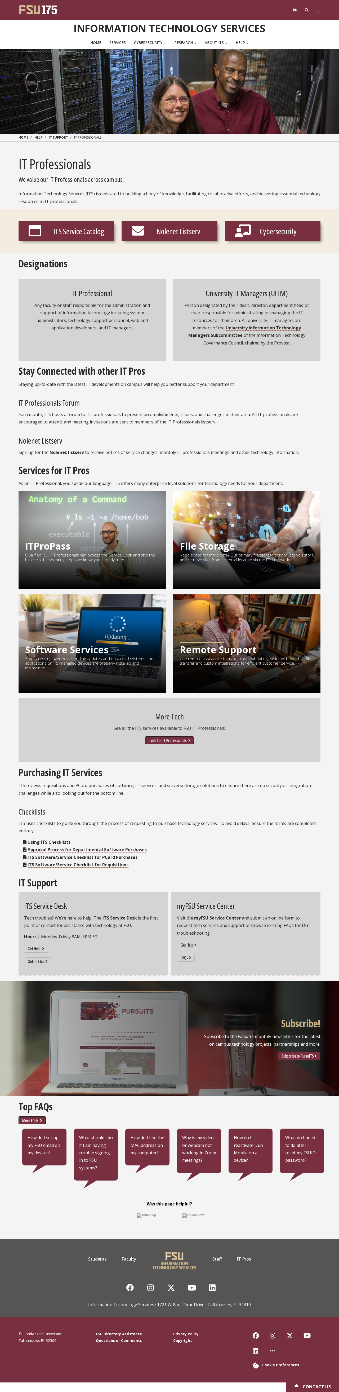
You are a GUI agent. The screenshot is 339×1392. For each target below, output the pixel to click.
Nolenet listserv (67, 452)
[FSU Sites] (318, 10)
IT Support (58, 137)
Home (95, 42)
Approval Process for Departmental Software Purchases (87, 849)
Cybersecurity (148, 42)
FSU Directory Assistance (119, 1333)
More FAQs (30, 1120)
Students (97, 1259)
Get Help (34, 949)
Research (184, 42)
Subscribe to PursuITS (298, 1056)
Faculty (129, 1259)
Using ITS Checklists (49, 842)
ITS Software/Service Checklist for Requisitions (78, 865)
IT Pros (244, 1259)
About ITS (215, 42)
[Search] (306, 10)
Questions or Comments (119, 1340)
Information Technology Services (169, 28)
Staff (217, 1259)
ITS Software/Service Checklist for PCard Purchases (82, 857)
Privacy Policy (186, 1333)
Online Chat (36, 961)
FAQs (184, 958)
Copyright (182, 1340)
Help (241, 42)
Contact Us (316, 1387)
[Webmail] (294, 10)
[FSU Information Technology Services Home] (174, 1259)
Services (117, 42)
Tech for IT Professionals (168, 740)
